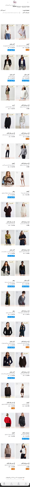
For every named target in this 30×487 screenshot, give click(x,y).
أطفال (28, 6)
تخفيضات (19, 6)
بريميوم (23, 6)
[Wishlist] (17, 25)
